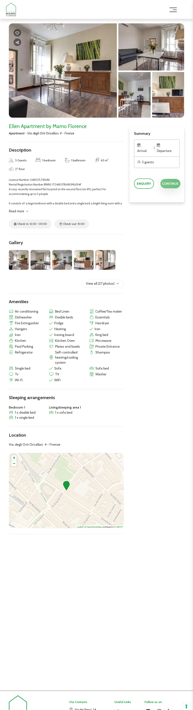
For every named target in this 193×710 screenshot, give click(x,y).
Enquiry (144, 184)
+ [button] (14, 457)
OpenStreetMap (94, 526)
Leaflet (80, 526)
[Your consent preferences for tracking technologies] (186, 706)
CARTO (119, 526)
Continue (170, 184)
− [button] (14, 463)
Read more (16, 211)
